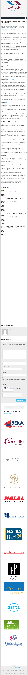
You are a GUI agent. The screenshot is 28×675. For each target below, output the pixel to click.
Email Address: (5, 366)
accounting (6, 184)
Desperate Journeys (5, 29)
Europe (10, 27)
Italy (25, 101)
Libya (13, 79)
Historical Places (16, 672)
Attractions (14, 670)
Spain (6, 102)
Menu (2, 17)
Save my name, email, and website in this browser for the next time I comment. (13, 380)
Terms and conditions (19, 673)
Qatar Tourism (18, 667)
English (22, 13)
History (25, 672)
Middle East (15, 24)
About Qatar (6, 670)
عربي (26, 13)
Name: (4, 361)
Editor (2, 24)
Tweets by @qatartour (8, 413)
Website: (4, 372)
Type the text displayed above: (15, 388)
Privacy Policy (8, 673)
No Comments (21, 24)
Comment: (4, 348)
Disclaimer (22, 670)
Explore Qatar (6, 672)
